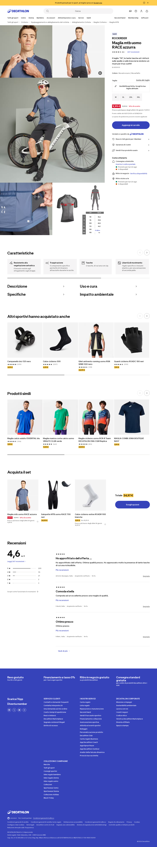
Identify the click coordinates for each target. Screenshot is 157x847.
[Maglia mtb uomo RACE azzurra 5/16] (78, 209)
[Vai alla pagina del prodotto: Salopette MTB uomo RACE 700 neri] (56, 495)
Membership (133, 18)
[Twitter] (14, 710)
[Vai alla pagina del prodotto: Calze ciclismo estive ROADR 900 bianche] (90, 495)
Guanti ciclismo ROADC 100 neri (129, 361)
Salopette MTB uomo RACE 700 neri (56, 515)
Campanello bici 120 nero (19, 361)
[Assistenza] (136, 11)
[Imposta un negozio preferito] (130, 11)
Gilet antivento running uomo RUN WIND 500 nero (94, 362)
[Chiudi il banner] (148, 3)
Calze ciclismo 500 (52, 361)
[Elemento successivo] (147, 252)
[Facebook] (9, 710)
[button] (37, 521)
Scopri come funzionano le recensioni (21, 592)
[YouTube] (19, 710)
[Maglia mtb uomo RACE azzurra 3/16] (52, 130)
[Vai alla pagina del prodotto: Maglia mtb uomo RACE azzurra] (22, 495)
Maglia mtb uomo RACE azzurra (22, 514)
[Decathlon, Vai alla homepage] (18, 11)
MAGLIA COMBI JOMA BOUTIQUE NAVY (129, 439)
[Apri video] (100, 73)
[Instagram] (24, 710)
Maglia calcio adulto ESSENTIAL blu (23, 438)
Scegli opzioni (132, 504)
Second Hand (119, 18)
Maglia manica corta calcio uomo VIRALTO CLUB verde (58, 439)
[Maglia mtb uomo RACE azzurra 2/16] (26, 51)
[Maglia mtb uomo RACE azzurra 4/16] (26, 209)
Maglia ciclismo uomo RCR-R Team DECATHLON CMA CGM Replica (94, 439)
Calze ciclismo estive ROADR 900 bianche (90, 515)
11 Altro (97, 230)
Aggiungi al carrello (131, 125)
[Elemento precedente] (140, 252)
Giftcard (144, 18)
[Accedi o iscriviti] (141, 11)
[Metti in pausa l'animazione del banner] (144, 3)
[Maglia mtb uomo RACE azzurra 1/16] (78, 51)
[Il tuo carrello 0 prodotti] (147, 11)
